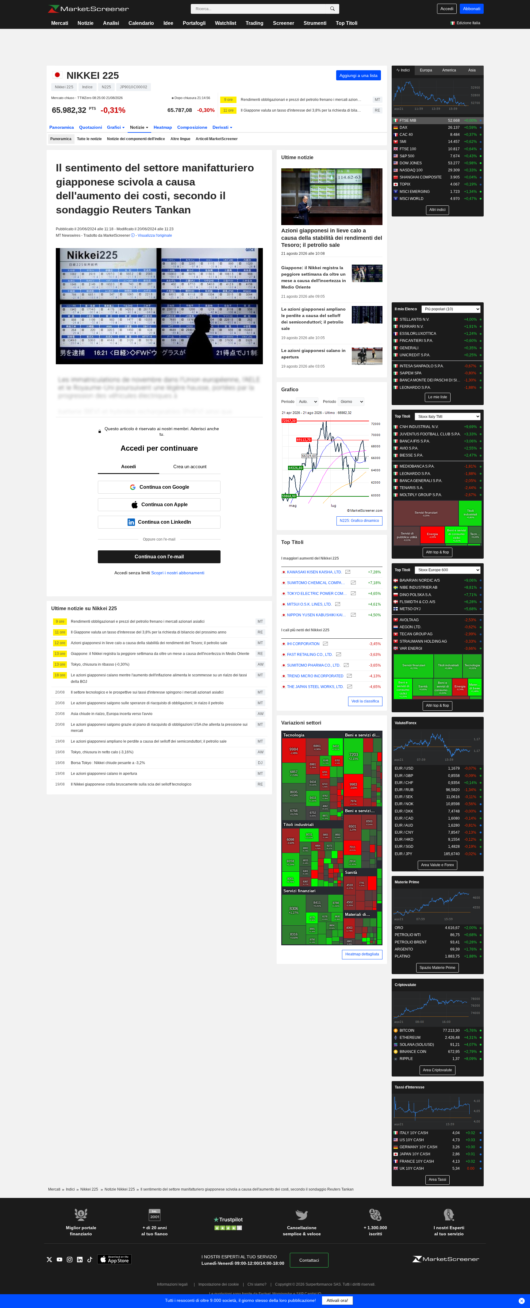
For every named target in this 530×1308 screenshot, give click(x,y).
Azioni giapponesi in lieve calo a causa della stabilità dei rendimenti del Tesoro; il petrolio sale (149, 643)
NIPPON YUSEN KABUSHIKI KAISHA (317, 615)
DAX (403, 127)
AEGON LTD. (410, 627)
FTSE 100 (408, 149)
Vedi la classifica (365, 701)
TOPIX (405, 184)
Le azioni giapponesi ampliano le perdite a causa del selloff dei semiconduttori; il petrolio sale (149, 741)
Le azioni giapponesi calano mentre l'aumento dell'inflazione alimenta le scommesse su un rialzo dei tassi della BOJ (159, 678)
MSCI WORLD (412, 199)
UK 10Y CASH (412, 1168)
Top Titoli (346, 23)
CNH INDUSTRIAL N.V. (419, 427)
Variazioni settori (301, 722)
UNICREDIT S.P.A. (415, 355)
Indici (405, 70)
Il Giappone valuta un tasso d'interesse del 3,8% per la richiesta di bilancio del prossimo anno (301, 110)
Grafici (114, 127)
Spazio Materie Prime (437, 968)
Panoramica (61, 127)
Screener (283, 23)
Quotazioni (90, 127)
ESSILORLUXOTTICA (418, 333)
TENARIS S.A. (411, 488)
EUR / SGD (404, 846)
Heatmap (163, 127)
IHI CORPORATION (303, 644)
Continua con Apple (164, 504)
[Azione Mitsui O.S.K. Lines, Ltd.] (337, 604)
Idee (168, 23)
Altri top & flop (437, 552)
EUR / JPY (403, 854)
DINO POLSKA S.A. (416, 595)
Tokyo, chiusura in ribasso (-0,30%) (100, 664)
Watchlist (225, 23)
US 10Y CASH (412, 1140)
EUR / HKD (404, 839)
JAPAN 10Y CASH (415, 1154)
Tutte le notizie (89, 139)
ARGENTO (404, 949)
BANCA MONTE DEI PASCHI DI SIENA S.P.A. (430, 380)
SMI (403, 142)
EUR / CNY (404, 832)
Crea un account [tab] (189, 466)
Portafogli (194, 23)
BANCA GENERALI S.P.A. (421, 481)
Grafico (290, 389)
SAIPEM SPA (410, 373)
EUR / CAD (404, 818)
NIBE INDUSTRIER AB (418, 587)
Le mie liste (437, 397)
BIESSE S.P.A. (411, 455)
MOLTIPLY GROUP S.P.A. (421, 495)
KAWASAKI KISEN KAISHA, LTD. (314, 572)
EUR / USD (404, 768)
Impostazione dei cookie (218, 1284)
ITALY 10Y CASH (414, 1133)
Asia (472, 70)
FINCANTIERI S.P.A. (416, 340)
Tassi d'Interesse (409, 1087)
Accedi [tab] (128, 466)
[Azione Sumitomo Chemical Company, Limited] (352, 583)
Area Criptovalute (437, 1070)
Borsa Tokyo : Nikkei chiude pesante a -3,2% (108, 763)
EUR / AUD (404, 825)
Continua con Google (164, 487)
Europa (426, 70)
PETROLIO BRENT (411, 942)
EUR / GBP (404, 776)
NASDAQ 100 (411, 170)
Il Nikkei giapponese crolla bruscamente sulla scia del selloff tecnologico (131, 784)
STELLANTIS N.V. (414, 319)
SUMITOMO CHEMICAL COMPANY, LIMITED (317, 583)
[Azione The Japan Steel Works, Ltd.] (349, 687)
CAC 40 (406, 134)
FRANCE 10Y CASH (417, 1161)
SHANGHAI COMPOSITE (421, 177)
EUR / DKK (404, 811)
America (449, 70)
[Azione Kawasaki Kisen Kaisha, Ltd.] (347, 572)
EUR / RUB (404, 790)
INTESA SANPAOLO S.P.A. (422, 366)
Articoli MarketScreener (217, 139)
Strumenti (315, 23)
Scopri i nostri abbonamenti (177, 572)
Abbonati (471, 8)
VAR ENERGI (411, 648)
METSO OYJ (410, 609)
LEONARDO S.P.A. (415, 387)
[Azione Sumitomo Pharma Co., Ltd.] (345, 665)
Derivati (221, 127)
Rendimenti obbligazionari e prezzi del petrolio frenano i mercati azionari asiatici (301, 100)
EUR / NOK (404, 804)
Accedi (446, 8)
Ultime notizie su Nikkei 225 (84, 608)
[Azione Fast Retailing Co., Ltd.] (338, 655)
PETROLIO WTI (408, 935)
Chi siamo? (257, 1284)
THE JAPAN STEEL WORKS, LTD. (315, 687)
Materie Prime (407, 882)
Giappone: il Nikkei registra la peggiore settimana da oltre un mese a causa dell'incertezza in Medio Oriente (160, 654)
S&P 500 (407, 156)
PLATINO (402, 956)
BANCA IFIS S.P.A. (415, 441)
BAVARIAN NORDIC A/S (420, 580)
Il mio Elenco (406, 309)
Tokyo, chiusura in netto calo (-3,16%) (102, 752)
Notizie (86, 23)
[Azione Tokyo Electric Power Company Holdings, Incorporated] (352, 594)
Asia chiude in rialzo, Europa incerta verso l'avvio (111, 714)
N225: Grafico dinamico (359, 520)
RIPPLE (406, 1059)
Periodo (287, 402)
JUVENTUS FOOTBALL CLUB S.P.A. (430, 434)
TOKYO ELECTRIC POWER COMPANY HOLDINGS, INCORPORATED (317, 593)
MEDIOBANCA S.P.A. (417, 466)
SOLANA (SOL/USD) (417, 1044)
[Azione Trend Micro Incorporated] (348, 676)
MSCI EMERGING (415, 191)
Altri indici (437, 210)
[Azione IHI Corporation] (324, 644)
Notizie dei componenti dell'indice (136, 139)
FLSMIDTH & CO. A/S (417, 602)
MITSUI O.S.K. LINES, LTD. (309, 604)
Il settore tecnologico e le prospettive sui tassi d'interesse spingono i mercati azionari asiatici (147, 692)
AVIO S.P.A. (409, 448)
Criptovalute (405, 985)
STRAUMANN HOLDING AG (423, 641)
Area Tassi (437, 1179)
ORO (399, 928)
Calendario (141, 23)
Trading (254, 23)
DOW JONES (411, 163)
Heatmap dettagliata (362, 954)
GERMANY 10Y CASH (418, 1147)
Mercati (59, 23)
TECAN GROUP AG (416, 634)
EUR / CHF (404, 783)
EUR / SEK (404, 797)
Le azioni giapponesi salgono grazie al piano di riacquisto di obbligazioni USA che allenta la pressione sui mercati (159, 727)
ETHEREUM (410, 1037)
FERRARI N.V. (412, 326)
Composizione (192, 127)
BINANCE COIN (413, 1052)
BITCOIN (407, 1030)
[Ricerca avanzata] (332, 9)
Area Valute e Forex (437, 865)
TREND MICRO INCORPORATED (315, 676)
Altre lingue (180, 139)
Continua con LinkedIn (164, 522)
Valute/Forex (406, 723)
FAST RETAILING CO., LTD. (310, 654)
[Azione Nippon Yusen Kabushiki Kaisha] (352, 615)
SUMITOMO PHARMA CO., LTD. (313, 665)
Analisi (111, 23)
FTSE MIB (408, 120)
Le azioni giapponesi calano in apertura (104, 773)
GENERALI (409, 348)
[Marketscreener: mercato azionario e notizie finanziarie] (88, 8)
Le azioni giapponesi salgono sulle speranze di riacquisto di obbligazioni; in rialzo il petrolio (147, 703)
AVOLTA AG (409, 620)
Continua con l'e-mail (159, 556)
